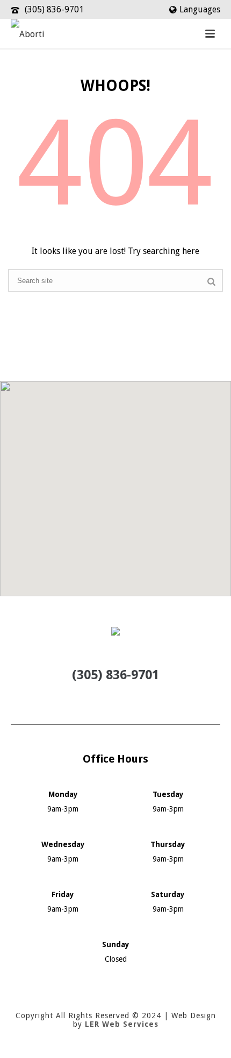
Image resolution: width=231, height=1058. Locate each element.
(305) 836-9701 (54, 9)
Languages (199, 9)
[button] (115, 482)
